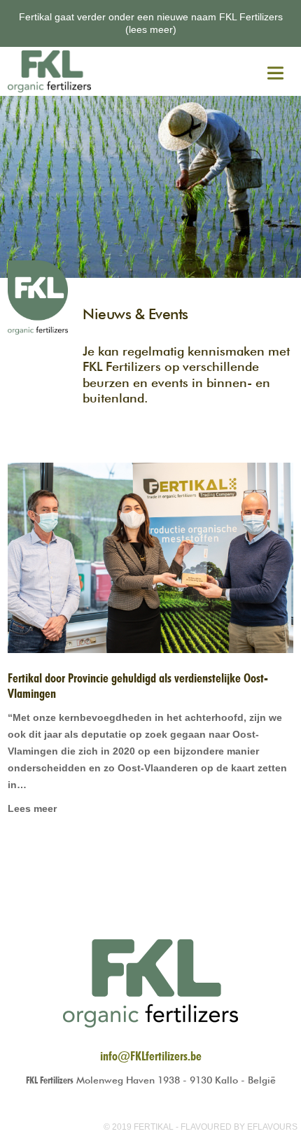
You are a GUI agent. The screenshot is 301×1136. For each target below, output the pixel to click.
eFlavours (272, 1127)
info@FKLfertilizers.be (151, 1056)
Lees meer (32, 808)
